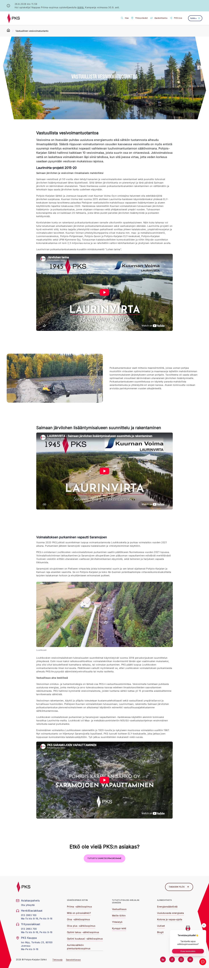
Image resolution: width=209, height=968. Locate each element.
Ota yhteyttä (28, 905)
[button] (125, 18)
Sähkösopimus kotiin (77, 900)
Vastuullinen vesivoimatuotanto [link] (31, 30)
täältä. (80, 7)
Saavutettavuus (73, 959)
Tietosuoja (57, 959)
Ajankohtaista (164, 900)
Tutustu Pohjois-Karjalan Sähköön (125, 901)
